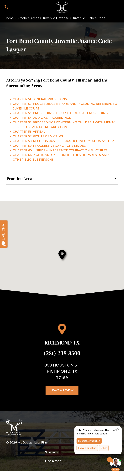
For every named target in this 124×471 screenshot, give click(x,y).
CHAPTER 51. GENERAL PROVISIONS (40, 99)
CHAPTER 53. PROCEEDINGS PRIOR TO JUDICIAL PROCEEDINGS (61, 113)
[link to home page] (62, 7)
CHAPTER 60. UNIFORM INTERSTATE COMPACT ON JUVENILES (60, 150)
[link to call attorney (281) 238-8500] (6, 7)
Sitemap (51, 452)
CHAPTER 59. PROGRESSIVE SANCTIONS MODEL (49, 146)
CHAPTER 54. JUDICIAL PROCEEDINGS (42, 118)
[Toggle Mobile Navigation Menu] (117, 7)
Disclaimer (53, 461)
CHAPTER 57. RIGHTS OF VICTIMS (38, 136)
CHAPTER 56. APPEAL (29, 131)
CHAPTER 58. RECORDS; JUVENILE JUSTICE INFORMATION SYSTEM (63, 141)
